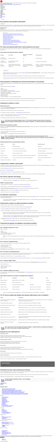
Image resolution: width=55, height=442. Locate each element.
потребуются (13, 86)
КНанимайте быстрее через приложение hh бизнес (10, 44)
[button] (2, 16)
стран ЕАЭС (8, 72)
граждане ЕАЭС (8, 218)
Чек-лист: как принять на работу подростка (8, 389)
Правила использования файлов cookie (15, 4)
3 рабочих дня (6, 168)
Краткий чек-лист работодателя (7, 43)
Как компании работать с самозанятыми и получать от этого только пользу (13, 392)
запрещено (15, 215)
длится (26, 75)
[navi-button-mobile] (1, 17)
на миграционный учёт (37, 253)
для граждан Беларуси (45, 165)
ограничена (28, 206)
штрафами (13, 220)
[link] (1, 13)
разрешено (7, 208)
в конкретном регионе (36, 107)
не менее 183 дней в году (27, 186)
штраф (20, 199)
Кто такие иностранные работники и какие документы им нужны (12, 33)
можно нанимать (25, 72)
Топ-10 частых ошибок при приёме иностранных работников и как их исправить (15, 42)
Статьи (3, 19)
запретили (21, 212)
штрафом (15, 180)
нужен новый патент (19, 112)
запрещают (27, 210)
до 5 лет (35, 83)
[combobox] (4, 439)
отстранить (33, 196)
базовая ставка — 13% (16, 188)
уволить (3, 197)
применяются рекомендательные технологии (17, 435)
